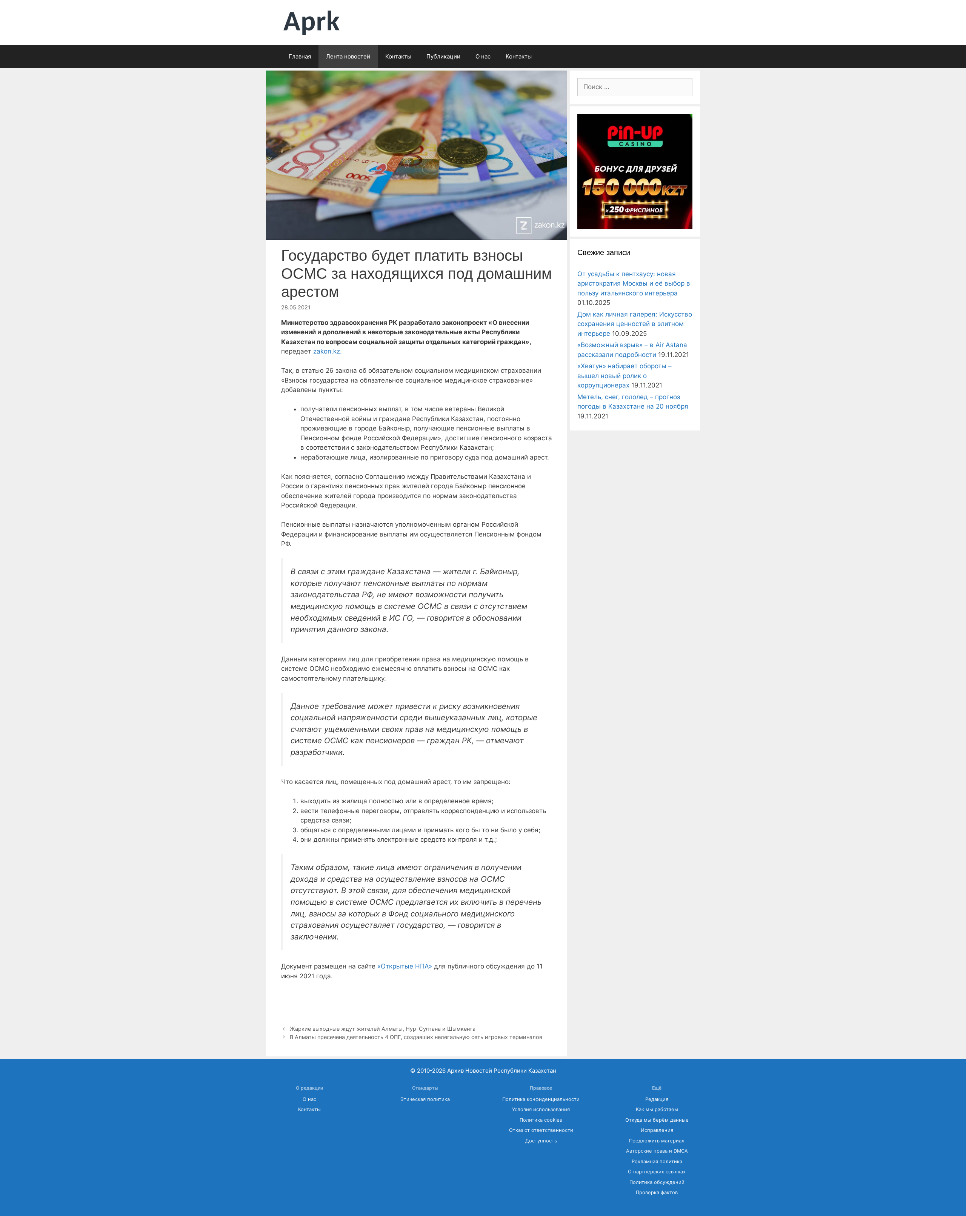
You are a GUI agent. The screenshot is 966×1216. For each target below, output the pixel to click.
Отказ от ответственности (541, 1130)
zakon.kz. (327, 351)
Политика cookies (541, 1120)
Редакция (656, 1099)
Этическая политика (425, 1099)
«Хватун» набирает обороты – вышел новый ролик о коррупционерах (624, 375)
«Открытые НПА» (404, 966)
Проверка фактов (657, 1192)
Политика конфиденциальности (541, 1099)
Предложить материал (657, 1141)
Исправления (657, 1130)
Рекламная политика (657, 1161)
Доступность (541, 1141)
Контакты (398, 56)
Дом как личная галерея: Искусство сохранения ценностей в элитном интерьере (634, 324)
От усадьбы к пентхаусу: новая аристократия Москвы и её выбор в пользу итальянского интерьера (633, 283)
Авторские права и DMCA (657, 1151)
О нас (483, 56)
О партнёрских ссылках (657, 1171)
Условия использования (541, 1109)
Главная (300, 56)
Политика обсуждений (657, 1182)
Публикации (443, 56)
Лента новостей (348, 56)
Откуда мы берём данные (657, 1120)
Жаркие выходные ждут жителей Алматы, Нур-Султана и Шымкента (383, 1028)
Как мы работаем (657, 1109)
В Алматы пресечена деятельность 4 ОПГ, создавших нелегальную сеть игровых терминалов (416, 1037)
